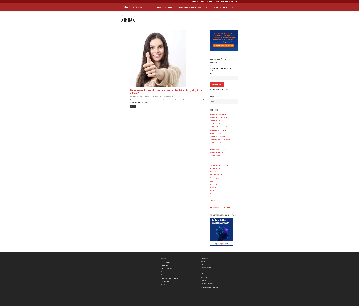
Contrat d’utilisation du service (209, 287)
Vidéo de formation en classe (169, 278)
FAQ (201, 290)
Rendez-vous (204, 258)
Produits (163, 275)
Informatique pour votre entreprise (220, 178)
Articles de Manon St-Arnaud (218, 136)
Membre (202, 261)
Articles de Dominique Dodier (219, 127)
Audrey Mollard (215, 155)
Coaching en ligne (166, 281)
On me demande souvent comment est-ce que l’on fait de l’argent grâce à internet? (166, 91)
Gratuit (163, 284)
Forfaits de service (166, 268)
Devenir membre (207, 267)
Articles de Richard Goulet (218, 146)
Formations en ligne (216, 174)
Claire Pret (135, 96)
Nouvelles (213, 190)
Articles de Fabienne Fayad (218, 130)
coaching (213, 159)
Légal (211, 181)
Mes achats (203, 277)
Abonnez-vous (216, 84)
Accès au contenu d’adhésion (210, 271)
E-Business (213, 171)
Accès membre (206, 264)
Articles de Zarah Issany (217, 152)
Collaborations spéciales (217, 162)
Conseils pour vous (176, 96)
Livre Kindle (213, 184)
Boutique (205, 274)
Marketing (213, 187)
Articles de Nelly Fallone (217, 143)
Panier (204, 280)
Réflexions (213, 197)
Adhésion (163, 271)
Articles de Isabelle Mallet (217, 133)
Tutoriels (212, 200)
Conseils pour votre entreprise (162, 96)
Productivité (214, 194)
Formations (164, 265)
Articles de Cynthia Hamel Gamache (220, 123)
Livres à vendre (165, 262)
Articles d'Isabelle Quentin (218, 114)
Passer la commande (208, 283)
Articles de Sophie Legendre (218, 149)
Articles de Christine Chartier (219, 117)
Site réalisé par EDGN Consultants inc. (221, 207)
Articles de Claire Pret (146, 96)
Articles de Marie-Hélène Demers (220, 139)
